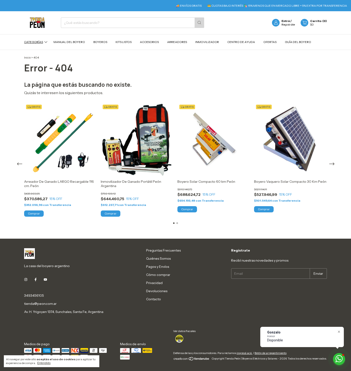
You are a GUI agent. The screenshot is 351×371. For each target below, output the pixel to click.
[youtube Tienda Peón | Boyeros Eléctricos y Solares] (45, 280)
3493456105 (34, 295)
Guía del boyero (298, 42)
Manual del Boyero (69, 42)
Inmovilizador (207, 42)
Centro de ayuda (241, 42)
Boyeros (100, 42)
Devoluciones (156, 291)
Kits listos (124, 42)
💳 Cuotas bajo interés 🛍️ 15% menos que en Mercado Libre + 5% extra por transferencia (269, 5)
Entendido (44, 363)
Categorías (33, 42)
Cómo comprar (158, 275)
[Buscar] (199, 22)
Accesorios (149, 42)
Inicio (27, 57)
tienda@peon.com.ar (40, 303)
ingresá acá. (244, 353)
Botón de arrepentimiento (271, 353)
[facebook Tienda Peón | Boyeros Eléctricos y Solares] (35, 280)
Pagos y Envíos (157, 266)
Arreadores (177, 42)
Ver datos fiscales (184, 331)
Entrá (286, 21)
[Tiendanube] (191, 359)
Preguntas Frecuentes (163, 250)
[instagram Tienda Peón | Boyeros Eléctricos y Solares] (25, 280)
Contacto (153, 299)
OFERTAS (270, 42)
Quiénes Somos (158, 258)
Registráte (288, 24)
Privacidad (154, 283)
